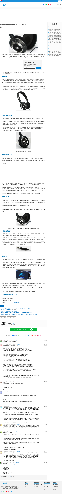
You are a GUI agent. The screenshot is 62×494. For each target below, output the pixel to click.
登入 (58, 4)
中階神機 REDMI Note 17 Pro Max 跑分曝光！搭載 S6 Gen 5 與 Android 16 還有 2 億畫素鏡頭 (55, 55)
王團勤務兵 (10, 323)
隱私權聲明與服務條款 (38, 484)
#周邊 (1, 317)
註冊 (61, 4)
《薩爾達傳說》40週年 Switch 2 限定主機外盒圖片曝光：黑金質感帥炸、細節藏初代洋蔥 (55, 33)
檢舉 (19, 340)
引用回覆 (17, 340)
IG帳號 (40, 335)
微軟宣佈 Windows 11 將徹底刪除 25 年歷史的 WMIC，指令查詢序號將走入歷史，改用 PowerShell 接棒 (55, 36)
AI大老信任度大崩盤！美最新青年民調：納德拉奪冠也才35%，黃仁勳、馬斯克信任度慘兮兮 (55, 52)
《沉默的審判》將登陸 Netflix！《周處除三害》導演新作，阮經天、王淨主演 (16, 308)
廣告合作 (26, 486)
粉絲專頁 (15, 335)
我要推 (45, 340)
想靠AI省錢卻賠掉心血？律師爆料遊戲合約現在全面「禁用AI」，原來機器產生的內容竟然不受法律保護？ (55, 49)
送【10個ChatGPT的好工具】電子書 (21, 329)
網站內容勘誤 (55, 484)
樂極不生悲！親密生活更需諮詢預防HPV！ (9, 311)
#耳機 (5, 317)
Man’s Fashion (46, 486)
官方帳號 (21, 335)
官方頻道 (28, 335)
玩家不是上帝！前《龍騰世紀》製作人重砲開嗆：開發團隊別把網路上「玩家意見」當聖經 (55, 42)
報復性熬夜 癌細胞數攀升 (6, 309)
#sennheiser (9, 317)
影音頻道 (34, 335)
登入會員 (9, 476)
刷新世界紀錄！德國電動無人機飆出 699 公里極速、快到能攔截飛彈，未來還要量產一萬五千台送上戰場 (55, 27)
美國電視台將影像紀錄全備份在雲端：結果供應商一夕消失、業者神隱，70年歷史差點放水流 (19, 314)
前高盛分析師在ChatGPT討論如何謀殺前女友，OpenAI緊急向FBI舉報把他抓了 (16, 312)
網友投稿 (54, 489)
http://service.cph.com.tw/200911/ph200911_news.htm (15, 302)
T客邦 (45, 484)
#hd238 (14, 317)
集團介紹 (26, 484)
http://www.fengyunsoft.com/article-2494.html (10, 464)
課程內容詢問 (55, 486)
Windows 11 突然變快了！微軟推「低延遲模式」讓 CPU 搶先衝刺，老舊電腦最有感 (55, 39)
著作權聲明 (36, 486)
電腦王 (45, 489)
